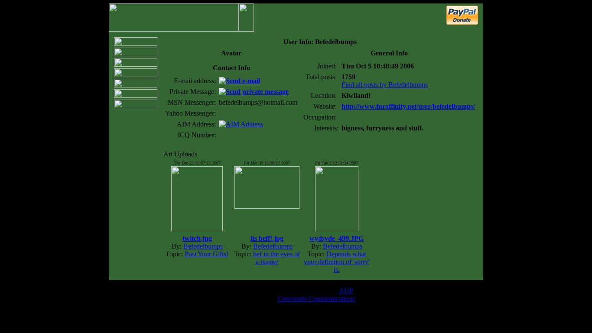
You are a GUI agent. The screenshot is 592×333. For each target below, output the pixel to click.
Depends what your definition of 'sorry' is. (337, 261)
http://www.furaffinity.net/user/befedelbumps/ (408, 106)
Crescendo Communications (316, 298)
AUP (346, 290)
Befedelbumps (203, 246)
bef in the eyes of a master (276, 257)
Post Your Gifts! (206, 254)
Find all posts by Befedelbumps (385, 84)
